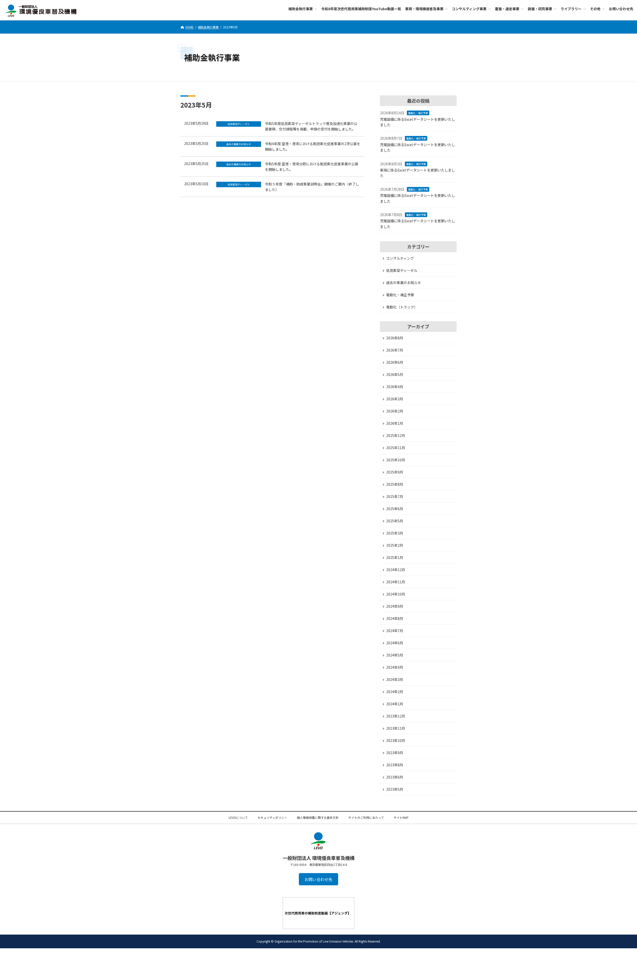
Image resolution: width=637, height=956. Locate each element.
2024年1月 (394, 703)
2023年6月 (394, 776)
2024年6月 (394, 642)
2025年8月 (394, 483)
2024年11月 (395, 581)
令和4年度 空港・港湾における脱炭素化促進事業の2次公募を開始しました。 (312, 146)
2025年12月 (395, 435)
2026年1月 (394, 422)
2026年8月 (394, 337)
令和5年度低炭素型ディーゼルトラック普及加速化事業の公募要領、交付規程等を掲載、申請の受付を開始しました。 (311, 126)
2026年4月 (394, 386)
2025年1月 (394, 557)
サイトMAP (401, 817)
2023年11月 (395, 727)
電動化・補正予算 (418, 113)
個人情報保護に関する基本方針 (318, 817)
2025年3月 (394, 532)
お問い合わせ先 (318, 879)
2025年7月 (394, 496)
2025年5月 (394, 520)
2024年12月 (395, 569)
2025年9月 (394, 471)
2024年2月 (394, 691)
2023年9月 (394, 752)
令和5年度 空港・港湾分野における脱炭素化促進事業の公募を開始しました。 (311, 166)
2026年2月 (394, 410)
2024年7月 (394, 630)
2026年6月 (394, 361)
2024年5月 (394, 654)
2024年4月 (394, 666)
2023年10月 (395, 740)
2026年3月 (394, 398)
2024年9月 (394, 605)
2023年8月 (394, 764)
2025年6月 (394, 508)
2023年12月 (395, 715)
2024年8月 (394, 618)
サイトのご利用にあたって (366, 817)
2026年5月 (394, 374)
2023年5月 (394, 788)
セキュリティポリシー (272, 817)
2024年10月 (395, 593)
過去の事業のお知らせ (403, 282)
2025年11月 (395, 447)
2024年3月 (394, 679)
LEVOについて (238, 817)
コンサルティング (400, 257)
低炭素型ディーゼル (401, 270)
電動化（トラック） (402, 306)
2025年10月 (395, 459)
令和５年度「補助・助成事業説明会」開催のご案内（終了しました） (312, 186)
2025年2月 (394, 544)
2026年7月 (394, 349)
